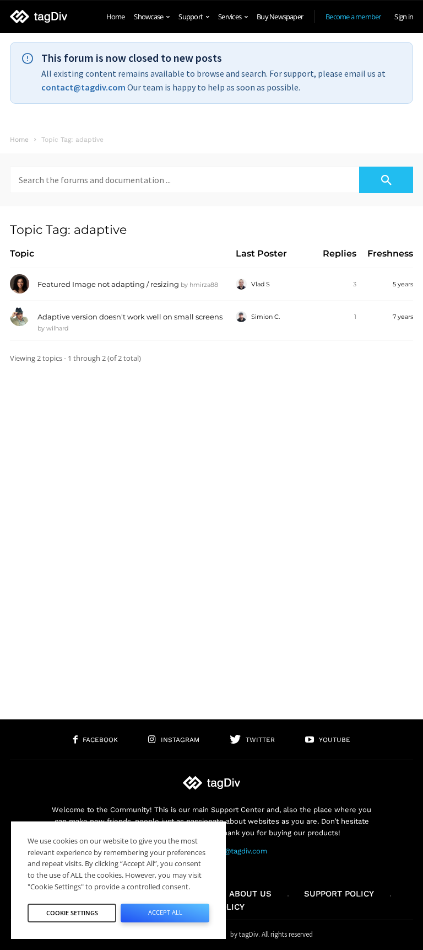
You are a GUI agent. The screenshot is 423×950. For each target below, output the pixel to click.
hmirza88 (203, 285)
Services (229, 17)
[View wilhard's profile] (19, 324)
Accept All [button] (165, 912)
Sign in (403, 17)
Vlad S (260, 284)
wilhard (57, 328)
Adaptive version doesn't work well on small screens (130, 316)
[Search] (386, 180)
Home (115, 17)
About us (250, 894)
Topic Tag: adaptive (68, 229)
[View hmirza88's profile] (19, 291)
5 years (403, 284)
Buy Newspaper (280, 17)
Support (190, 17)
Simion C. (265, 317)
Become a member (353, 17)
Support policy (339, 894)
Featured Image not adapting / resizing (108, 284)
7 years (403, 317)
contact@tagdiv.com (83, 87)
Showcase (148, 17)
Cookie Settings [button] (72, 913)
